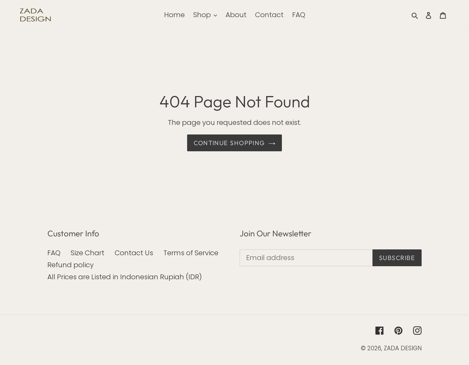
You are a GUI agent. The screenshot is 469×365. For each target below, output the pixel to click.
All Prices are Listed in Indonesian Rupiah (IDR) (124, 277)
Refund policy (70, 265)
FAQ (53, 253)
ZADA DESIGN (403, 348)
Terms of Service (190, 253)
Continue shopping (229, 143)
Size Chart (87, 253)
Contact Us (134, 253)
